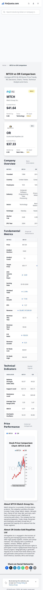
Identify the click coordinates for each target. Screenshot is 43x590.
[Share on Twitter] (10, 567)
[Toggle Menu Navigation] (38, 3)
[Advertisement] (21, 39)
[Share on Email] (34, 567)
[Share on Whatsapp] (22, 567)
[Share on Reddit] (26, 567)
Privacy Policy (20, 583)
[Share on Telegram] (18, 567)
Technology (20, 116)
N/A (28, 152)
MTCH (10, 97)
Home (4, 65)
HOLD (29, 116)
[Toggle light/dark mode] (29, 3)
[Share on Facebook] (6, 567)
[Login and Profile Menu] (33, 3)
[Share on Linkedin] (14, 567)
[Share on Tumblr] (30, 567)
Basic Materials (21, 152)
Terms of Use (13, 585)
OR (8, 133)
